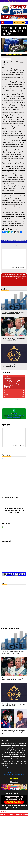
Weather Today (15, 399)
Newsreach (21, 808)
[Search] (26, 22)
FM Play (16, 22)
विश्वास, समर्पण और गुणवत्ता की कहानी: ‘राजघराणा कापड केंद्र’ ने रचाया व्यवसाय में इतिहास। (13, 365)
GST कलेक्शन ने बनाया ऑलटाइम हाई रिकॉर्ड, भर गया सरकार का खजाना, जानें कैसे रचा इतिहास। (13, 313)
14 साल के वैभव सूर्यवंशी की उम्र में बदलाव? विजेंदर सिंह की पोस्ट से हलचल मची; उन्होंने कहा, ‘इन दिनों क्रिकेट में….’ (13, 732)
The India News (11, 808)
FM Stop (22, 22)
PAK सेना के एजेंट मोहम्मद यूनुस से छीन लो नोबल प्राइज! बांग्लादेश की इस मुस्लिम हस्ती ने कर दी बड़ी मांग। (13, 339)
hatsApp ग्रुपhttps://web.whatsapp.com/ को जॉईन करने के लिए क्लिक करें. (14, 415)
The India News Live (14, 506)
